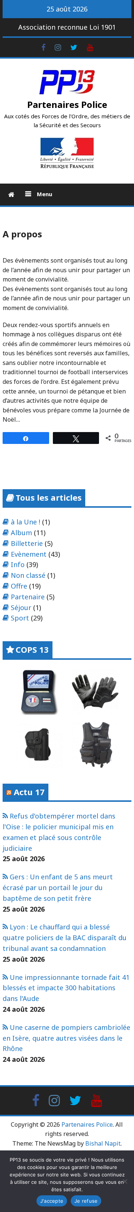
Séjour (21, 607)
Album (21, 532)
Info (18, 564)
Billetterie (27, 543)
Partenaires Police (67, 104)
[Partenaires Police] (11, 194)
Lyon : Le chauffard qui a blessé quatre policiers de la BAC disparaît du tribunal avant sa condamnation (65, 937)
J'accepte (51, 1201)
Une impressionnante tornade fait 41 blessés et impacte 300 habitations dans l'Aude (66, 988)
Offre (19, 586)
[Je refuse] (124, 1181)
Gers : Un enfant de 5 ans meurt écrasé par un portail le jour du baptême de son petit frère (58, 887)
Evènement (29, 554)
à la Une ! (25, 521)
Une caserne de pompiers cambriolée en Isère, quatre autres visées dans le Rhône (66, 1038)
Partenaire (28, 596)
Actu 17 (29, 791)
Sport (20, 617)
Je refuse (86, 1201)
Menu (43, 194)
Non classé (28, 575)
